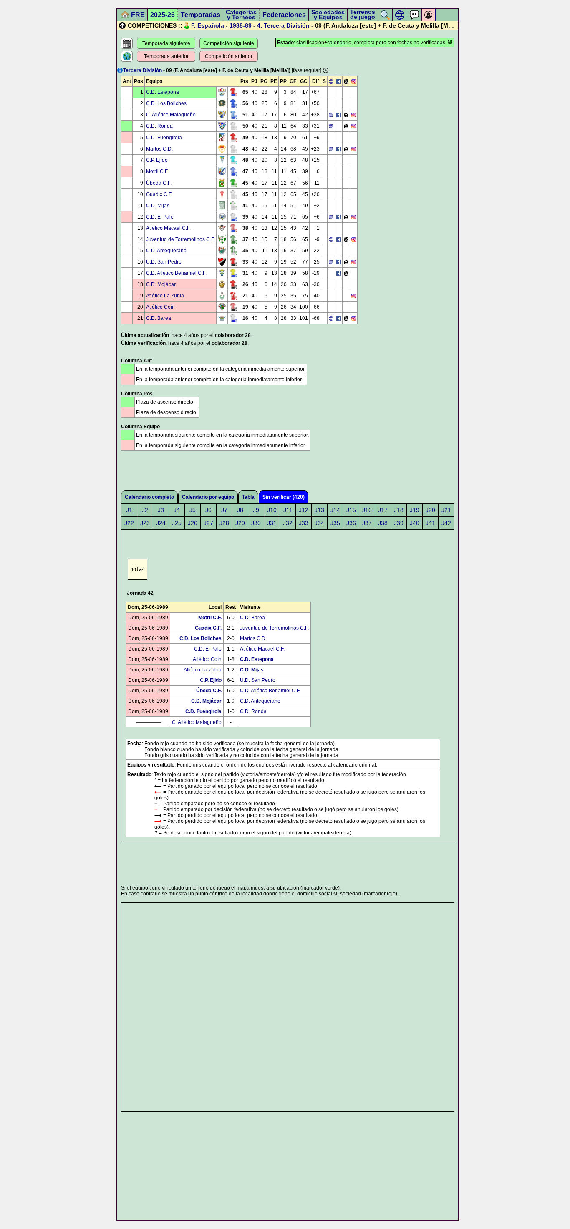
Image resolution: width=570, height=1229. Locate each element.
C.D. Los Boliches (166, 103)
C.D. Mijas (157, 206)
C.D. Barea (158, 318)
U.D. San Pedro (164, 262)
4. (259, 25)
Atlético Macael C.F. (168, 228)
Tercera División (287, 25)
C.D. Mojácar (161, 284)
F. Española (207, 25)
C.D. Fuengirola (164, 138)
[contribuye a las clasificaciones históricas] (325, 70)
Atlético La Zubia (165, 296)
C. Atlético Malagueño (171, 115)
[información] (120, 70)
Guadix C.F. (159, 194)
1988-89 (241, 25)
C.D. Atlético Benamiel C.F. (176, 273)
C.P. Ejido (157, 160)
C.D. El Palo (160, 217)
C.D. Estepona (162, 92)
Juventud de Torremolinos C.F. (180, 239)
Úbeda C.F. (159, 183)
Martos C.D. (159, 149)
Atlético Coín (160, 307)
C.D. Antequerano (166, 251)
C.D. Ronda (159, 126)
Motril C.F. (157, 171)
